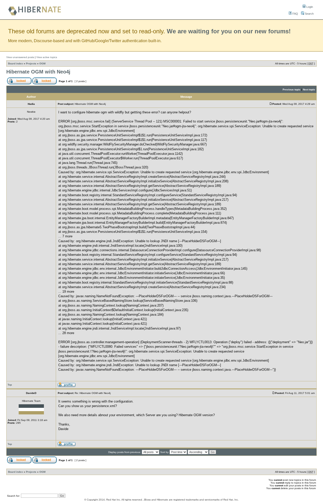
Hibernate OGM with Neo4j (38, 71)
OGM (42, 63)
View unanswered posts (20, 57)
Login (309, 6)
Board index (15, 63)
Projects (31, 63)
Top (10, 384)
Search (309, 13)
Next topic (309, 89)
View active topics (46, 57)
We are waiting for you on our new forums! (229, 31)
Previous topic (292, 89)
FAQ (295, 13)
